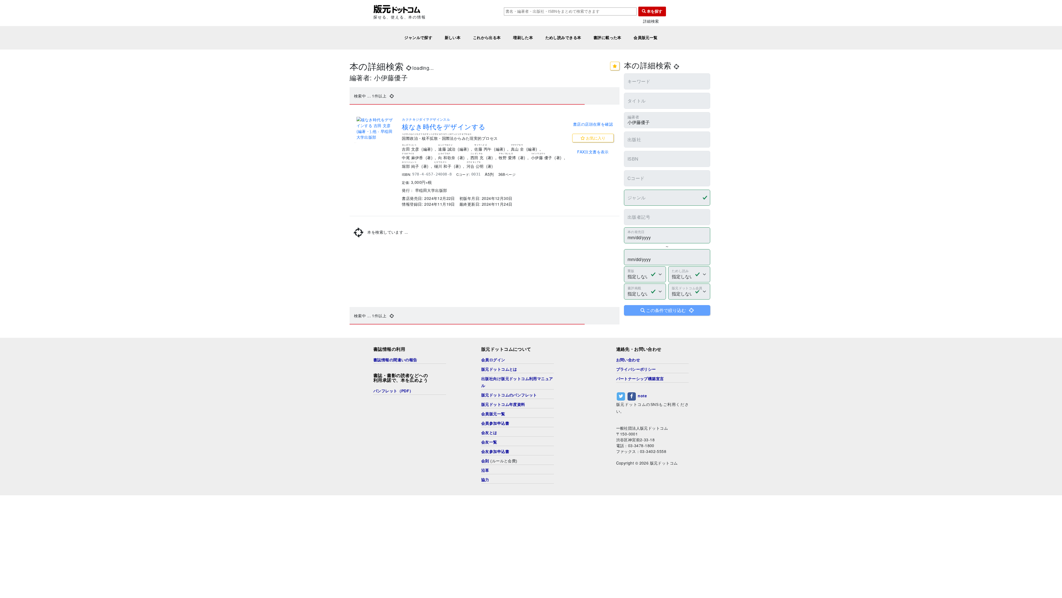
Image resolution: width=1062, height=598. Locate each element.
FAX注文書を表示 (593, 151)
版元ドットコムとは (499, 369)
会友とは (489, 433)
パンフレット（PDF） (393, 391)
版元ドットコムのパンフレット (509, 395)
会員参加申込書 (495, 423)
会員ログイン (493, 360)
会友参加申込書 (495, 451)
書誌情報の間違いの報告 (395, 360)
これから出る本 (487, 37)
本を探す (654, 11)
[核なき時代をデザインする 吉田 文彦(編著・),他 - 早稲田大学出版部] (375, 128)
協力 (485, 480)
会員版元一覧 (646, 37)
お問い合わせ (628, 360)
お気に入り (595, 138)
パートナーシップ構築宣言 (640, 379)
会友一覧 (489, 442)
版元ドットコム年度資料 (503, 404)
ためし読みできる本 (563, 37)
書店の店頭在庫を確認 (593, 124)
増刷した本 (523, 37)
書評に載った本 (607, 37)
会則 (485, 461)
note (642, 395)
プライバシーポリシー (636, 369)
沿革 (485, 470)
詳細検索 (651, 21)
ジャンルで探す (418, 37)
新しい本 (453, 37)
